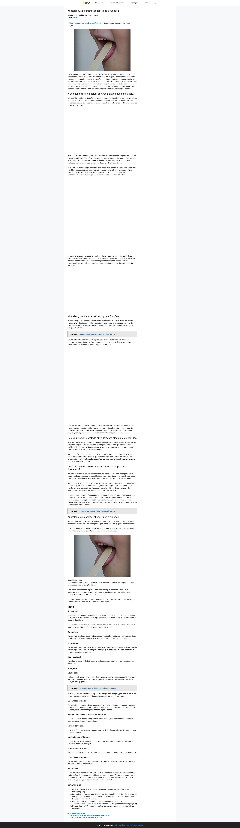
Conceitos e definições (92, 23)
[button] (154, 3)
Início (70, 23)
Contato (126, 825)
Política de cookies (136, 825)
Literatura (77, 23)
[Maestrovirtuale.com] (87, 3)
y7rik (75, 18)
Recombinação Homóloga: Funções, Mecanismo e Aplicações (90, 815)
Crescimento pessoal (117, 3)
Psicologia (133, 3)
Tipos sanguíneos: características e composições (86, 817)
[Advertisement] (102, 122)
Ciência (145, 3)
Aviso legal (118, 825)
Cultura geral (99, 3)
